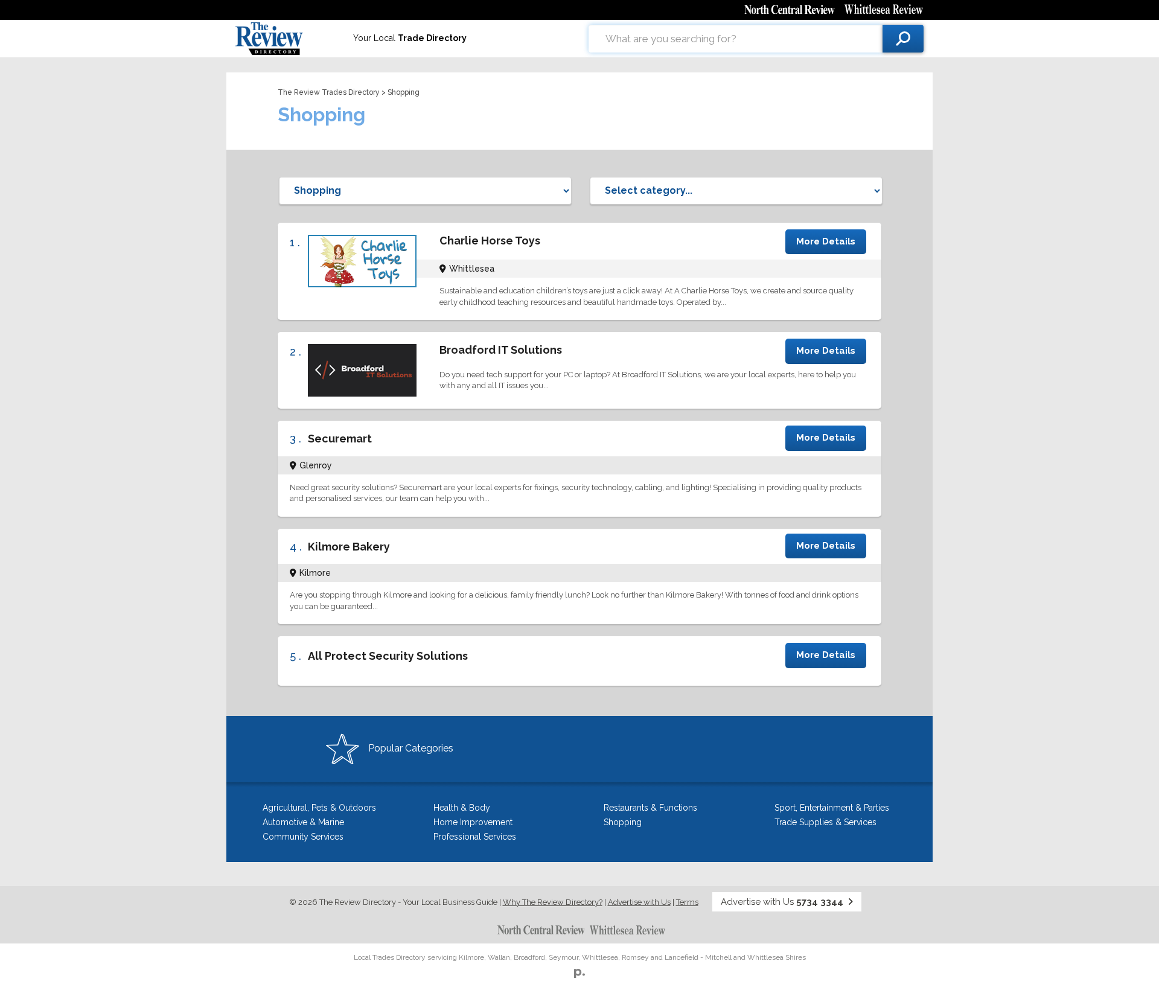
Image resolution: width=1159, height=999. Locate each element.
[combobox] (736, 39)
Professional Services (474, 836)
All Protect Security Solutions (388, 656)
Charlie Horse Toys (489, 240)
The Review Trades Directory (329, 92)
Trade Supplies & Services (825, 822)
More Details (825, 241)
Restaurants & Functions (650, 807)
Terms (687, 902)
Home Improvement (472, 822)
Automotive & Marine (303, 822)
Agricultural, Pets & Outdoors (319, 807)
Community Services (303, 836)
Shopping (623, 822)
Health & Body (461, 807)
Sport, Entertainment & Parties (831, 807)
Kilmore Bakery (349, 546)
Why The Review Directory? (552, 902)
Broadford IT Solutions (500, 349)
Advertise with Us (639, 902)
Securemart (340, 438)
